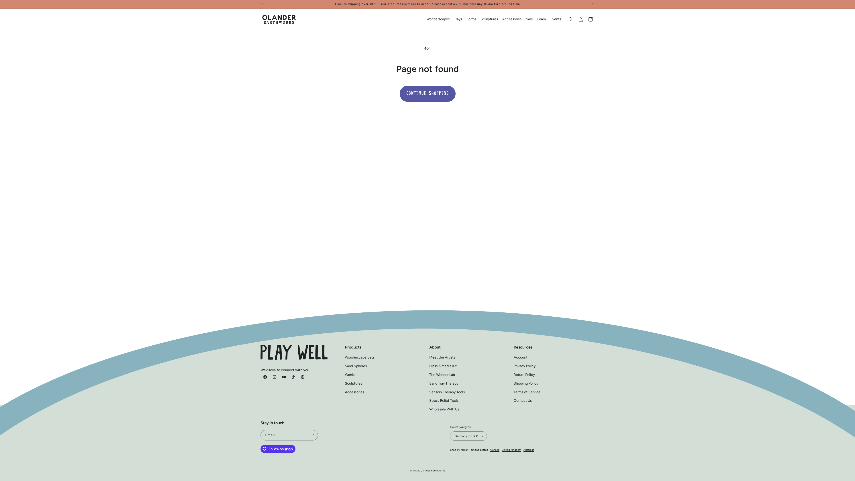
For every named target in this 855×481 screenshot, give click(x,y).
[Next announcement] (593, 4)
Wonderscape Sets (360, 357)
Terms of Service (527, 392)
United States (479, 449)
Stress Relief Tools (443, 400)
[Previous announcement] (262, 4)
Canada (494, 449)
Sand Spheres (356, 366)
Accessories (354, 392)
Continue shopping (427, 94)
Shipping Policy (526, 383)
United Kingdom (511, 449)
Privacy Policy (524, 366)
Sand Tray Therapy (443, 383)
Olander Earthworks (433, 470)
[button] (438, 19)
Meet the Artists (442, 357)
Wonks (350, 375)
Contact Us (523, 400)
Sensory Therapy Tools (447, 392)
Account (520, 357)
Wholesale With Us (444, 409)
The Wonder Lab (442, 375)
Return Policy (524, 375)
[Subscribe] (313, 435)
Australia (528, 449)
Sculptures (353, 383)
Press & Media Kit (443, 366)
